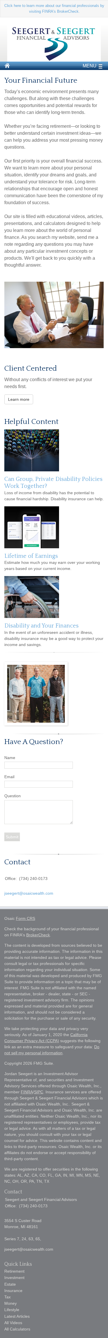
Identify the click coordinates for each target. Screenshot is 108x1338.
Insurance (13, 1290)
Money (10, 1303)
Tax (7, 1297)
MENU (89, 65)
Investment (14, 1277)
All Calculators (17, 1329)
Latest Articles (17, 1316)
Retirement (14, 1271)
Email (9, 776)
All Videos (13, 1322)
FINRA (27, 1092)
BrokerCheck (38, 935)
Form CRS (25, 918)
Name (9, 757)
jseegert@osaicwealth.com (28, 893)
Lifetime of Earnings (31, 556)
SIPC (38, 1092)
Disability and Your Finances (41, 626)
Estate (10, 1284)
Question (12, 795)
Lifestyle (11, 1309)
